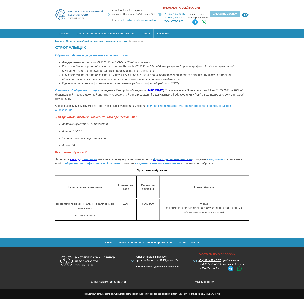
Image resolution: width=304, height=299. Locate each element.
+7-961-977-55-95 (173, 21)
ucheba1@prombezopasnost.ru (138, 20)
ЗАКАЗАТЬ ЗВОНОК (225, 13)
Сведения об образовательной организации (106, 33)
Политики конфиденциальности (204, 294)
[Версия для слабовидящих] (245, 15)
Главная (64, 33)
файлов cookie (156, 294)
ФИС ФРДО (155, 90)
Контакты (163, 33)
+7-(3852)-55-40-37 (174, 13)
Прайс (146, 33)
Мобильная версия (204, 282)
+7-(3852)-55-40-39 (174, 17)
